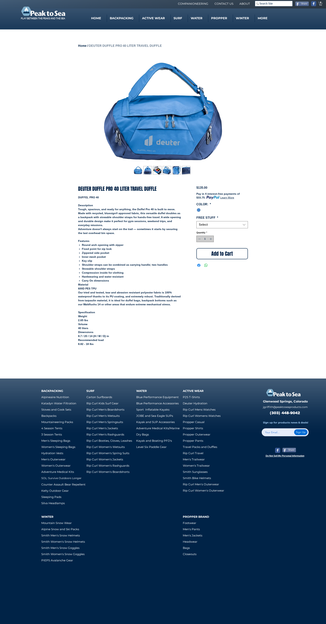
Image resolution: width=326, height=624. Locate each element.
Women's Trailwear (196, 465)
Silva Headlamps (53, 503)
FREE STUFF (207, 217)
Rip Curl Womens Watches (202, 416)
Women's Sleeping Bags (58, 447)
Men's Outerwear (53, 459)
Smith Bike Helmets (197, 478)
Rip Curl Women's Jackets (104, 459)
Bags (186, 548)
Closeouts (189, 554)
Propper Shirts (193, 428)
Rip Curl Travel (193, 453)
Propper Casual (194, 422)
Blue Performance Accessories (157, 403)
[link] (320, 4)
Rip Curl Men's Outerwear (201, 484)
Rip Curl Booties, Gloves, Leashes (109, 440)
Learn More (227, 197)
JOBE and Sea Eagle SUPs (154, 416)
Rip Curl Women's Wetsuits (105, 447)
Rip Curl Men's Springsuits (104, 422)
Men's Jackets (192, 535)
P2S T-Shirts (191, 397)
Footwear (189, 523)
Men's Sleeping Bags (55, 440)
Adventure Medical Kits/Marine (158, 428)
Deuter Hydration (195, 403)
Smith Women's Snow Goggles (63, 554)
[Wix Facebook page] (313, 3)
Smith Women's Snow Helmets (63, 541)
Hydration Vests (52, 453)
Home (82, 45)
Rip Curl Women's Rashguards (107, 465)
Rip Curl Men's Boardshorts (105, 409)
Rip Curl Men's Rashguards (105, 434)
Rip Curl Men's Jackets (102, 428)
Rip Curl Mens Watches (199, 409)
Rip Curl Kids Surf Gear (102, 403)
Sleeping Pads (51, 497)
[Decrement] (199, 239)
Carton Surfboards (99, 397)
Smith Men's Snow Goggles (60, 548)
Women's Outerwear (56, 465)
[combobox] (222, 224)
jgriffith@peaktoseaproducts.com (285, 407)
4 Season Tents (51, 428)
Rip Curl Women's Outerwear (203, 490)
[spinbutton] (205, 239)
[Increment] (211, 239)
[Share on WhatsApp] (206, 265)
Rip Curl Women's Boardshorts (107, 472)
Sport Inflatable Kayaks (152, 409)
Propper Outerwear (196, 434)
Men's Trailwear (194, 459)
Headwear (190, 541)
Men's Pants (191, 529)
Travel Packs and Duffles (200, 447)
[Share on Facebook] (199, 265)
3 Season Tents (51, 434)
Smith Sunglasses (195, 472)
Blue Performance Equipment (157, 397)
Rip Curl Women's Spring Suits (107, 453)
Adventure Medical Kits (57, 472)
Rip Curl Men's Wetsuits (103, 416)
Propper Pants (193, 440)
